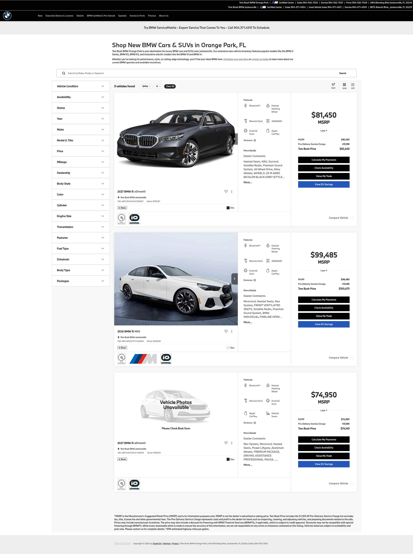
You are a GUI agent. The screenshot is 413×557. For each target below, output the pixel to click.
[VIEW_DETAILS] (176, 404)
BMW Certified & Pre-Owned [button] (101, 15)
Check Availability (323, 167)
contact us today (260, 59)
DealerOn (157, 543)
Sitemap (167, 543)
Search (342, 73)
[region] (324, 144)
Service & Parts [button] (137, 15)
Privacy (175, 543)
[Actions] (232, 191)
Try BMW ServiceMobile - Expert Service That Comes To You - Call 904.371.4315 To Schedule (206, 28)
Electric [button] (80, 15)
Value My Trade (324, 176)
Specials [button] (122, 15)
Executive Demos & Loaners (59, 15)
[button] (234, 139)
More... (248, 182)
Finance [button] (152, 15)
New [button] (40, 15)
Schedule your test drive (236, 59)
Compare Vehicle (338, 217)
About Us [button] (163, 15)
